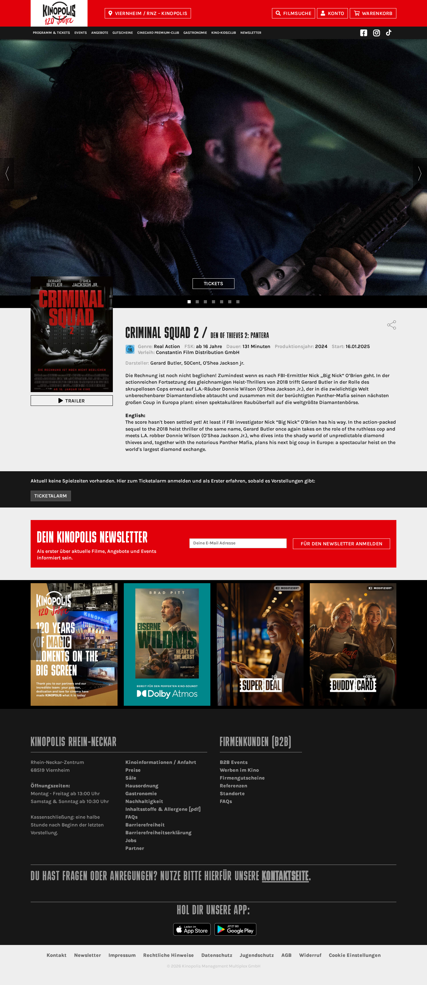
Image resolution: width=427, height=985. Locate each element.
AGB (286, 955)
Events (80, 33)
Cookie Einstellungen (355, 955)
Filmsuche (297, 13)
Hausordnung (141, 786)
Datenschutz (216, 955)
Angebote (99, 33)
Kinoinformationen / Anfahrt (160, 762)
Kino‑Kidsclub (223, 33)
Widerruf (310, 955)
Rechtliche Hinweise (168, 955)
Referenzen (233, 786)
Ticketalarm (50, 496)
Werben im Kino (239, 770)
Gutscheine (123, 33)
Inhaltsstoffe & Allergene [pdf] (163, 809)
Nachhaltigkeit (144, 801)
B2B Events (234, 762)
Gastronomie (195, 33)
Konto (336, 13)
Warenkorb (377, 13)
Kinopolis (59, 13)
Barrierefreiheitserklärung (158, 833)
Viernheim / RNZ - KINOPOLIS (151, 13)
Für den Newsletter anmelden (342, 544)
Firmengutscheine (242, 778)
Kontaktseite (285, 877)
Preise (133, 770)
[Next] (420, 173)
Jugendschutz (257, 955)
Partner (134, 848)
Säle (130, 778)
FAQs (131, 817)
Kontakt (57, 955)
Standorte (232, 793)
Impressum (122, 955)
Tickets (213, 283)
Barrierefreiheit (145, 825)
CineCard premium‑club (158, 33)
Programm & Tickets (51, 33)
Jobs (130, 840)
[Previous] (7, 173)
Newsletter (250, 33)
